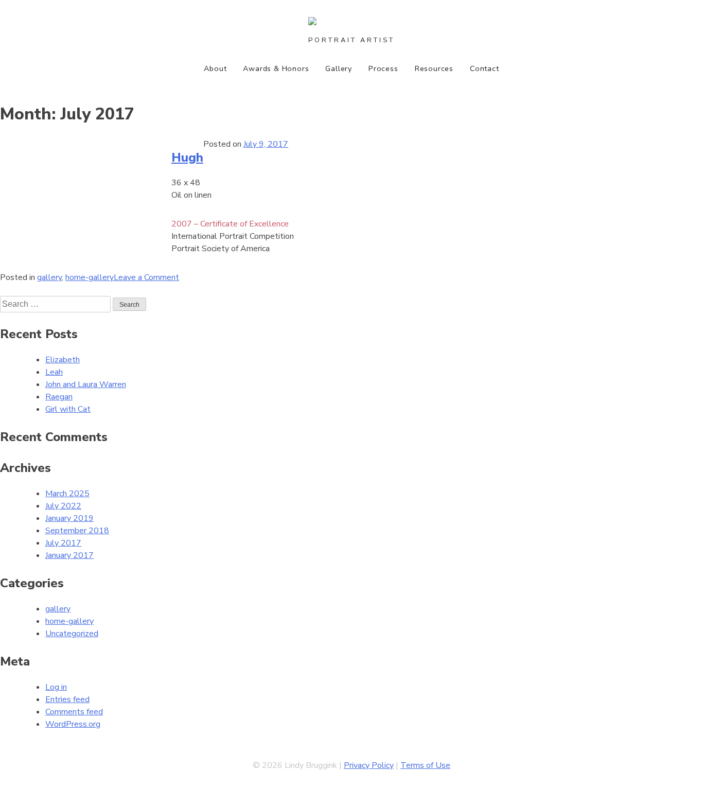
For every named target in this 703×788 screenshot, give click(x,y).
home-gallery (89, 277)
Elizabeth (62, 359)
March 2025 (67, 493)
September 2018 (77, 530)
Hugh (187, 157)
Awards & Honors (276, 68)
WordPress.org (72, 724)
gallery (49, 277)
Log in (56, 687)
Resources (434, 68)
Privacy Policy (369, 765)
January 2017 (69, 555)
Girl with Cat (68, 409)
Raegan (59, 396)
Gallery (338, 68)
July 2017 (63, 543)
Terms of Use (425, 765)
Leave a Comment (146, 277)
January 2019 (69, 518)
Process (383, 68)
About (215, 68)
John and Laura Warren (85, 384)
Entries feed (67, 699)
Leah (54, 372)
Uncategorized (71, 633)
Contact (484, 68)
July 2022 (63, 506)
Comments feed (74, 711)
